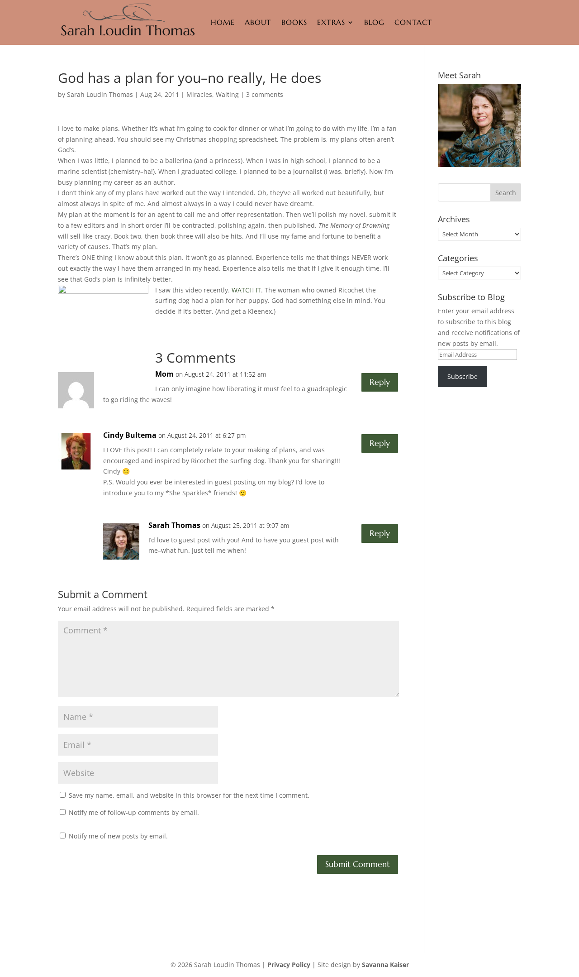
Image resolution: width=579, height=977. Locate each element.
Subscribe (462, 376)
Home (223, 22)
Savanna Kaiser (385, 964)
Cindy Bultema (130, 435)
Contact (413, 22)
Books (294, 22)
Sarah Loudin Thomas (100, 94)
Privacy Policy (288, 964)
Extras (331, 22)
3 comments (264, 94)
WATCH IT (246, 290)
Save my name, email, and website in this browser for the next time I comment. (189, 795)
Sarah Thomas (174, 525)
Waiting (227, 94)
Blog (374, 22)
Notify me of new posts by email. (118, 836)
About (258, 22)
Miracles (199, 94)
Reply (380, 382)
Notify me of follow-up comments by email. (134, 812)
